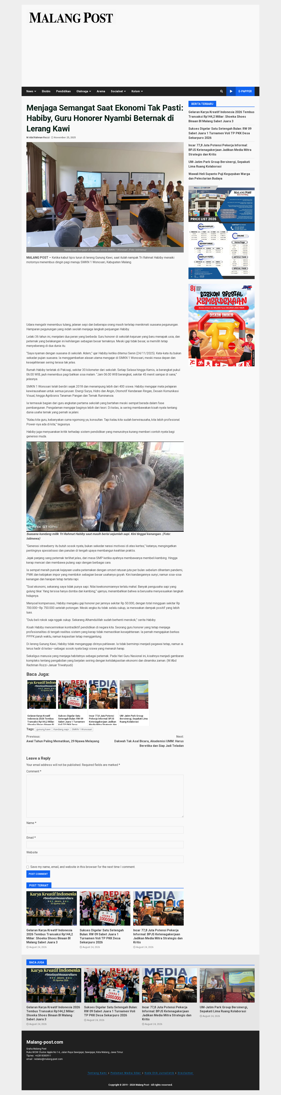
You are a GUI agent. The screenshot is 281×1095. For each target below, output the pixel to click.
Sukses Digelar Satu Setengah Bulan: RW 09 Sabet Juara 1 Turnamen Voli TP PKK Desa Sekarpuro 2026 (105, 908)
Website (32, 852)
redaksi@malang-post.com (48, 1059)
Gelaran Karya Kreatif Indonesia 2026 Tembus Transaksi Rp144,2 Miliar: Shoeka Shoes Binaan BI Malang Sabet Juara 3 (51, 908)
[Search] (221, 91)
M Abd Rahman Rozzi (38, 137)
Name (31, 823)
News (29, 91)
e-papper (245, 91)
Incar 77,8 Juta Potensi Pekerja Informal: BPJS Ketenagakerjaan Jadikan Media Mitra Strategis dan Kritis (158, 908)
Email (31, 837)
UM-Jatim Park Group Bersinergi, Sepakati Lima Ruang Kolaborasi (227, 985)
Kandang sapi (61, 729)
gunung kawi (43, 729)
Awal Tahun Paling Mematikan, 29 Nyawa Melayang (62, 739)
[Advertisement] (140, 53)
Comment (33, 771)
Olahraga (82, 91)
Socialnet (117, 91)
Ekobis (46, 91)
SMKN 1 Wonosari (82, 729)
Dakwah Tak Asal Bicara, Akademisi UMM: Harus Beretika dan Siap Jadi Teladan (149, 741)
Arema (101, 91)
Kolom (136, 91)
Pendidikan (63, 91)
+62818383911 (43, 1055)
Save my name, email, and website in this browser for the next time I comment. (82, 867)
